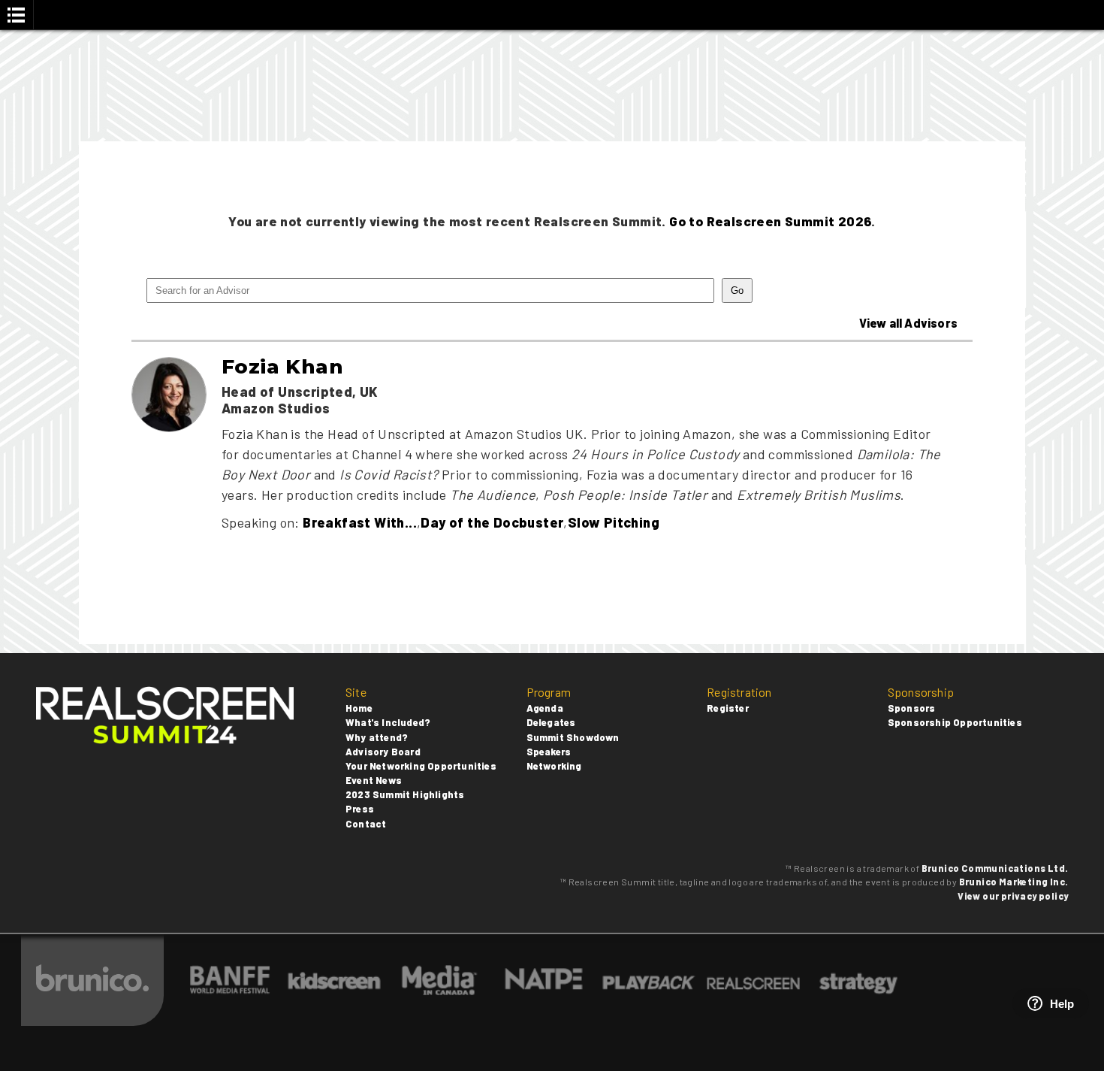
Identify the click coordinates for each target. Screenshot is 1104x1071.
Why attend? (376, 737)
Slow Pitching (613, 522)
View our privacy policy (1013, 896)
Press (359, 809)
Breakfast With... (360, 522)
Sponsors (912, 708)
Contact (365, 824)
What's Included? (387, 722)
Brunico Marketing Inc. (1014, 881)
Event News (373, 780)
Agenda (544, 708)
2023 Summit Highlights (404, 794)
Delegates (551, 722)
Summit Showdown (573, 737)
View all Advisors (908, 323)
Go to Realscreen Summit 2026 (770, 221)
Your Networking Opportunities (420, 766)
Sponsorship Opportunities (955, 722)
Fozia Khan (282, 367)
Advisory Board (383, 752)
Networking (554, 766)
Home (359, 708)
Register (728, 708)
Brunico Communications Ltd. (995, 868)
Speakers (549, 752)
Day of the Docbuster (492, 522)
